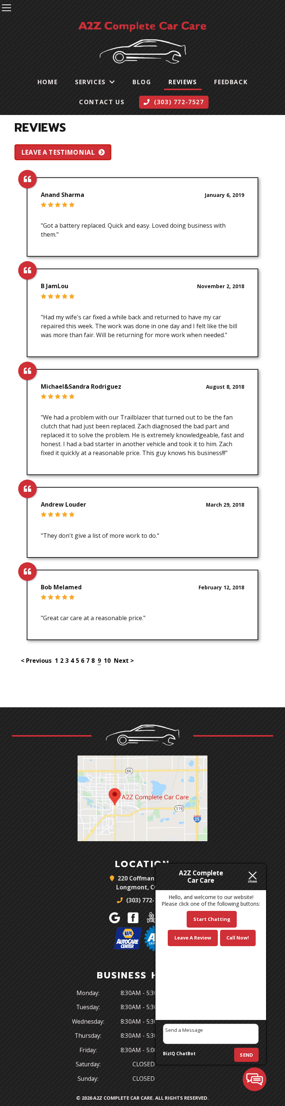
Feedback (231, 82)
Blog (141, 82)
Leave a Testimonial (58, 152)
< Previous (37, 660)
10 (107, 660)
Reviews (182, 82)
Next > (124, 660)
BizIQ (169, 1053)
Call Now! (237, 937)
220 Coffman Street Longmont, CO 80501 (146, 882)
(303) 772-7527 (146, 900)
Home (47, 82)
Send (246, 1054)
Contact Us (101, 102)
